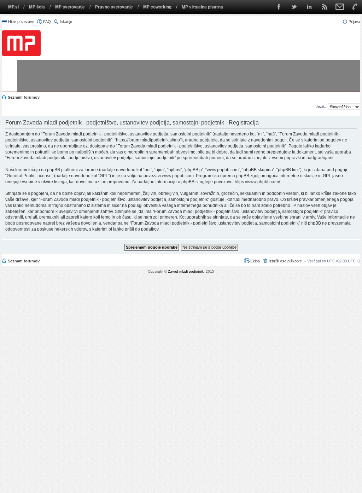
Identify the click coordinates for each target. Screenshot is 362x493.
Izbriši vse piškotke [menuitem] (285, 261)
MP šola (37, 7)
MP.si (13, 7)
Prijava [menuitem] (354, 21)
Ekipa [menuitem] (255, 261)
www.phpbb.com (178, 175)
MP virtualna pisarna (202, 7)
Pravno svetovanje (114, 7)
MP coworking (157, 7)
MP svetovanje (70, 7)
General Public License (29, 175)
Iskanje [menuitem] (66, 21)
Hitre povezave (21, 21)
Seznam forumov (24, 261)
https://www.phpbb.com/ (257, 181)
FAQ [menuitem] (47, 21)
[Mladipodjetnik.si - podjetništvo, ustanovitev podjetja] (21, 43)
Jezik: (321, 106)
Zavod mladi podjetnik (186, 271)
